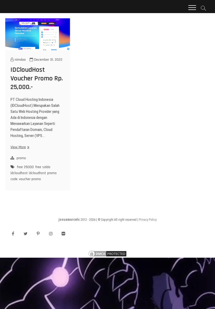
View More (19, 147)
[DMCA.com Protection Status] (107, 252)
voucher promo (30, 179)
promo (21, 158)
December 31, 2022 (47, 59)
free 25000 (25, 167)
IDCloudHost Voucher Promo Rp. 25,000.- (36, 78)
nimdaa (20, 59)
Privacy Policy (148, 220)
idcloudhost (37, 173)
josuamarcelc (69, 219)
